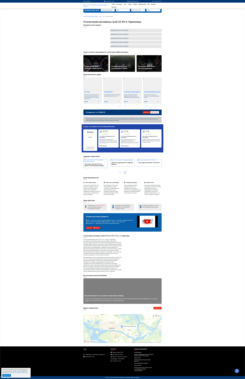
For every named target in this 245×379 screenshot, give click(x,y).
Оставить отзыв (90, 147)
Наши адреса (87, 1)
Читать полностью (103, 145)
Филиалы (153, 4)
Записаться (146, 112)
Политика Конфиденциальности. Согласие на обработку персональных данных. (144, 355)
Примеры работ (142, 4)
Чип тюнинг (119, 4)
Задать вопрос (154, 112)
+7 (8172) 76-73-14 (99, 205)
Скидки (135, 4)
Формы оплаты (137, 357)
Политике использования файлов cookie (18, 372)
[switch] (99, 101)
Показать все (157, 308)
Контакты (114, 7)
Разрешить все (6, 375)
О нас (125, 4)
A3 (103, 16)
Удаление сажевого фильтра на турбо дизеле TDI (142, 360)
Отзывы (130, 4)
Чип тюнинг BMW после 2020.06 (141, 363)
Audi (100, 16)
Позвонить (89, 227)
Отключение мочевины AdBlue (90, 16)
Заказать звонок (137, 365)
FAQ (148, 4)
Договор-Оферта (137, 352)
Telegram (97, 227)
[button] (125, 172)
